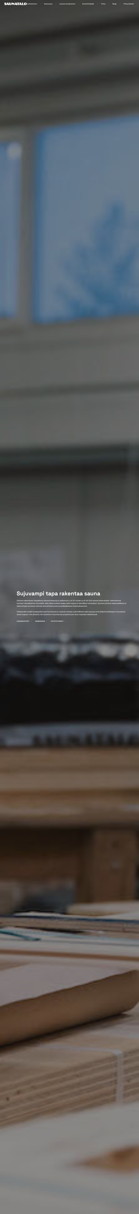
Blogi (113, 4)
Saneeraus (46, 4)
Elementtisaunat (13, 4)
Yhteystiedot (127, 4)
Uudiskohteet (30, 4)
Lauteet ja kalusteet (65, 4)
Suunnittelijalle (86, 4)
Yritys (101, 4)
